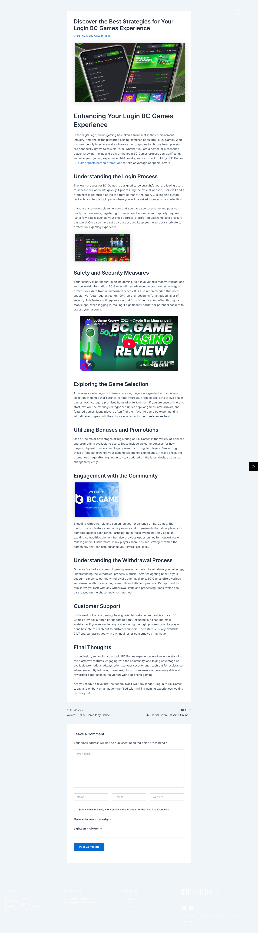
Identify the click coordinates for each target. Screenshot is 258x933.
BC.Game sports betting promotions (98, 163)
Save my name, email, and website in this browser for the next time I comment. (124, 809)
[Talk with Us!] (253, 466)
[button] (239, 12)
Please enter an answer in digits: (92, 819)
